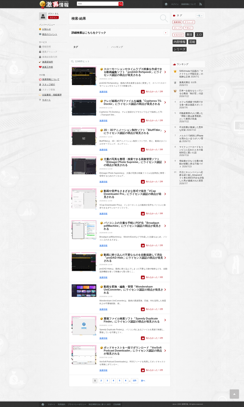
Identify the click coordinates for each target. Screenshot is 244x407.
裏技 (189, 34)
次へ (143, 380)
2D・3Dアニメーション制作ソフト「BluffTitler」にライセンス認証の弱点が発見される (133, 131)
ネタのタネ (178, 35)
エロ (199, 34)
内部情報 (180, 42)
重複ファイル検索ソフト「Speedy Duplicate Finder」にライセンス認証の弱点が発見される (132, 320)
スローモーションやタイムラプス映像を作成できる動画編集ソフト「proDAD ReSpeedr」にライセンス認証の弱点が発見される (133, 72)
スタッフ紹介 (48, 84)
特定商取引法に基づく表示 (100, 404)
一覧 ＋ (200, 16)
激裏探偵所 (47, 62)
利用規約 (61, 404)
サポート (46, 100)
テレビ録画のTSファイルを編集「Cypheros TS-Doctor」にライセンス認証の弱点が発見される (133, 102)
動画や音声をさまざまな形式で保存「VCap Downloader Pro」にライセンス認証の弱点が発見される (132, 194)
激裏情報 (103, 92)
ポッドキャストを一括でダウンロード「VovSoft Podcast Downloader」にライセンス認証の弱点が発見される (133, 350)
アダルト (188, 28)
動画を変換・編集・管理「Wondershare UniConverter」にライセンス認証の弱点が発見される (133, 289)
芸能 (192, 42)
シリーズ (180, 49)
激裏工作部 (47, 67)
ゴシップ (177, 28)
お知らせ (46, 29)
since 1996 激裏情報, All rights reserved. (188, 404)
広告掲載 (117, 404)
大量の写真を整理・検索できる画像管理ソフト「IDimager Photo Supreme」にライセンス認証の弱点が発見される (133, 162)
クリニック (189, 22)
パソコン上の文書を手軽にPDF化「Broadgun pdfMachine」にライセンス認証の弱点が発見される (132, 225)
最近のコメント (49, 34)
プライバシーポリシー (77, 404)
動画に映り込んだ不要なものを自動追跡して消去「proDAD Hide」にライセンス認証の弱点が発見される (133, 257)
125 (134, 380)
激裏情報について (188, 4)
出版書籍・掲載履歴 (52, 95)
